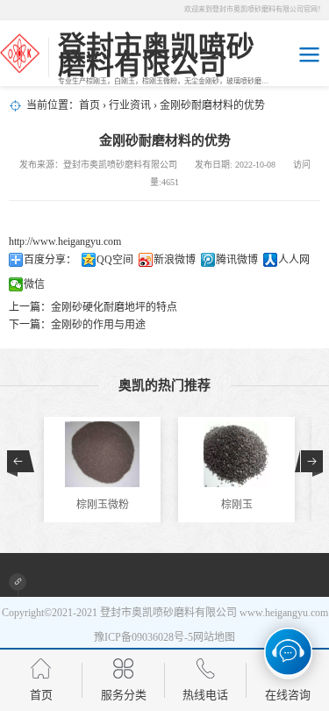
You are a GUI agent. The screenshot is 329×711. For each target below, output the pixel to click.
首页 (89, 105)
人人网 (294, 260)
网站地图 (214, 637)
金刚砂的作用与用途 (98, 325)
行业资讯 (130, 105)
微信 (34, 284)
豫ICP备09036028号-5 (143, 637)
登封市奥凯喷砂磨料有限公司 (168, 613)
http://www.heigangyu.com (65, 241)
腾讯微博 (237, 260)
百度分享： (50, 260)
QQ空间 (115, 260)
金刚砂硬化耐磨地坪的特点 (114, 307)
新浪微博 (175, 260)
